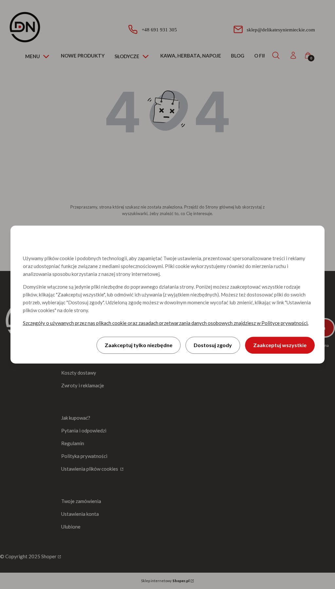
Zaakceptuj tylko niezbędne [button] (138, 345)
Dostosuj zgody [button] (213, 345)
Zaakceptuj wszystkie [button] (280, 345)
